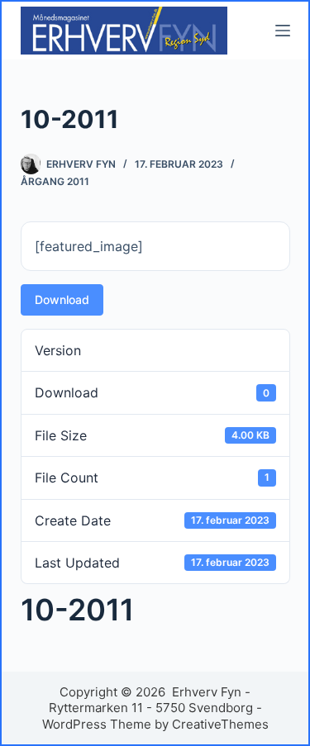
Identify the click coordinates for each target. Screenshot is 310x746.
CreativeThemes (220, 724)
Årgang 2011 (55, 181)
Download (62, 299)
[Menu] (282, 30)
